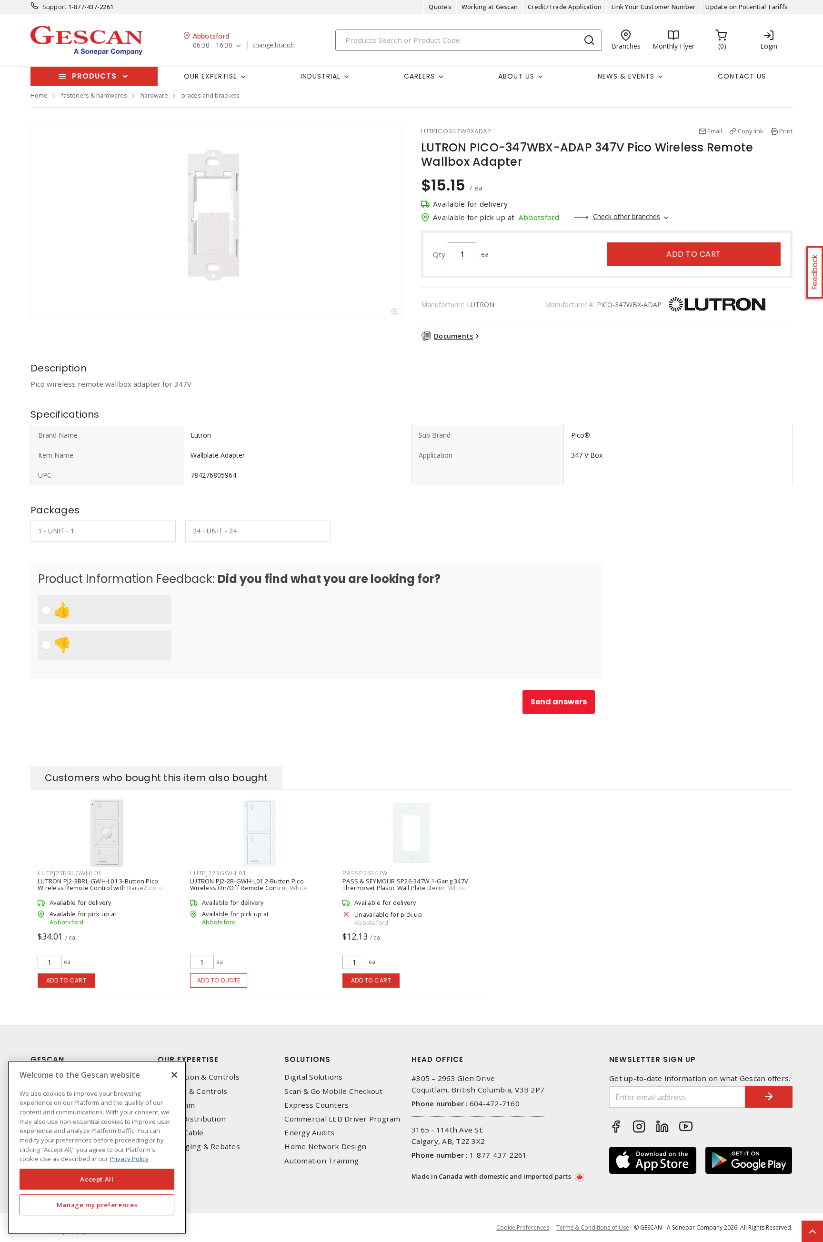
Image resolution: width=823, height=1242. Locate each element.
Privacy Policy (129, 1158)
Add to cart (693, 254)
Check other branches (626, 216)
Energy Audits (309, 1132)
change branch (273, 45)
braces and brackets (210, 95)
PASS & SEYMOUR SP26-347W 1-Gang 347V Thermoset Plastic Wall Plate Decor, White (405, 884)
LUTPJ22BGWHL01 (218, 873)
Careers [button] (419, 76)
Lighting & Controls (193, 1091)
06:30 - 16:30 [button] (212, 45)
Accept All (97, 1179)
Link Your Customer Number (653, 6)
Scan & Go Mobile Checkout (333, 1091)
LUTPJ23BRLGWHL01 (69, 873)
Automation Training (321, 1160)
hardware (154, 95)
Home (39, 95)
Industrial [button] (321, 76)
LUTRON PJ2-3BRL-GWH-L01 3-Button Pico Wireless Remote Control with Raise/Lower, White (102, 888)
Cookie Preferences (522, 1228)
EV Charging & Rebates (199, 1146)
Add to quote (219, 980)
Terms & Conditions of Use (592, 1227)
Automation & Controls (199, 1077)
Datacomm (176, 1105)
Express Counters (316, 1105)
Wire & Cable (181, 1132)
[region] (97, 1147)
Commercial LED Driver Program (342, 1118)
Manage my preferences (97, 1205)
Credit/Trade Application (565, 6)
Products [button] (94, 76)
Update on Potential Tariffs (746, 6)
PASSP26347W (364, 873)
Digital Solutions (313, 1077)
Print (786, 131)
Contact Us (742, 76)
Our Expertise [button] (210, 76)
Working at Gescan (490, 6)
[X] (174, 1074)
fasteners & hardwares (94, 95)
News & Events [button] (626, 76)
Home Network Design (325, 1146)
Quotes (440, 6)
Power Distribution (192, 1118)
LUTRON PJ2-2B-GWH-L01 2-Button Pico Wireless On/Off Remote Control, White (248, 884)
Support (54, 6)
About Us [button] (516, 76)
